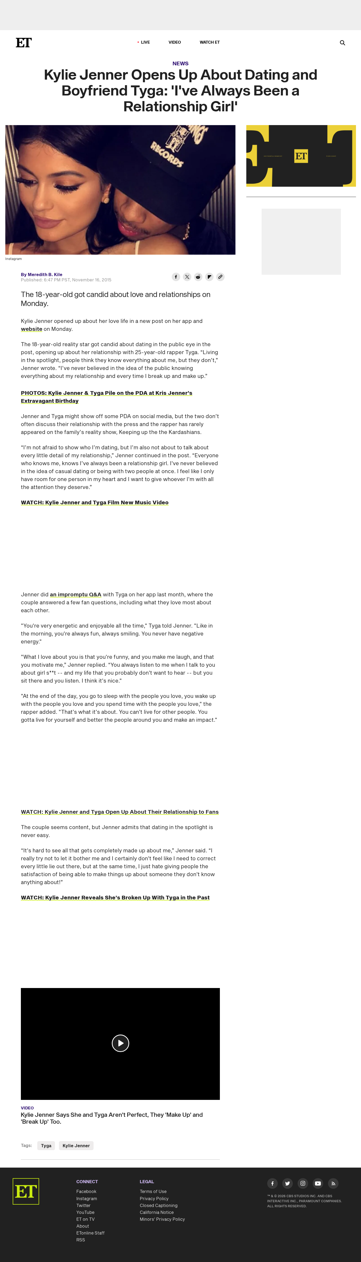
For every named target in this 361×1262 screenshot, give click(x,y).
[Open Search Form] (342, 43)
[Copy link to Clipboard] (220, 277)
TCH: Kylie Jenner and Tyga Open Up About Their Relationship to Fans (124, 812)
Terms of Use (153, 1191)
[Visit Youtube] (318, 1183)
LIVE (145, 42)
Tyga (46, 1146)
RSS (80, 1240)
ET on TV (85, 1219)
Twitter (83, 1205)
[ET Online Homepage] (24, 42)
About (82, 1226)
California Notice (157, 1212)
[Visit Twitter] (287, 1184)
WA (25, 812)
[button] (120, 1043)
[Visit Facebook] (272, 1184)
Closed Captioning (159, 1205)
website (31, 329)
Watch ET (210, 42)
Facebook (86, 1191)
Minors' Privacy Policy (162, 1219)
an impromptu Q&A (75, 595)
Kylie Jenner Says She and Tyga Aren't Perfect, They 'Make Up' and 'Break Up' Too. (112, 1118)
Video (175, 42)
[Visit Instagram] (303, 1184)
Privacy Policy (154, 1199)
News (181, 64)
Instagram (86, 1199)
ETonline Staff (90, 1233)
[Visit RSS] (333, 1184)
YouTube (85, 1212)
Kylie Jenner (76, 1146)
